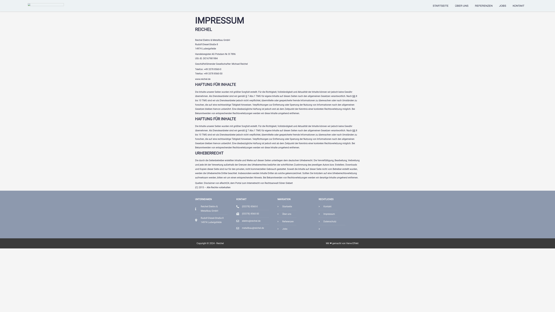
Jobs (502, 5)
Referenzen (484, 5)
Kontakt (518, 5)
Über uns (461, 5)
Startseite (440, 5)
